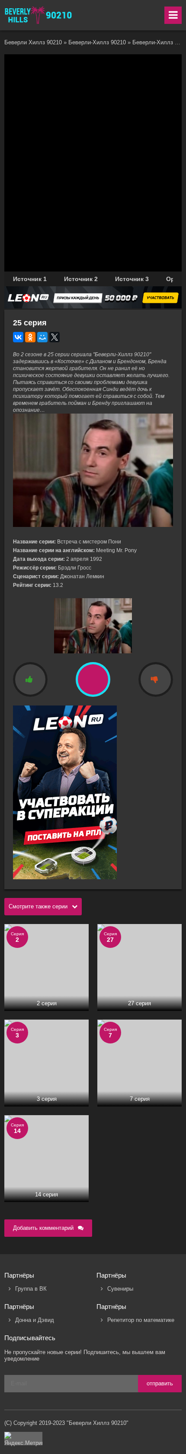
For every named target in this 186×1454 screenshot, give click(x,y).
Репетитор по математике (140, 1320)
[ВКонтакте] (18, 337)
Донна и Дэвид (34, 1320)
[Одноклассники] (30, 337)
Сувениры (120, 1288)
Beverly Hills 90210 (39, 15)
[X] (54, 337)
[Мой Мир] (42, 337)
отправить (160, 1383)
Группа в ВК (31, 1288)
